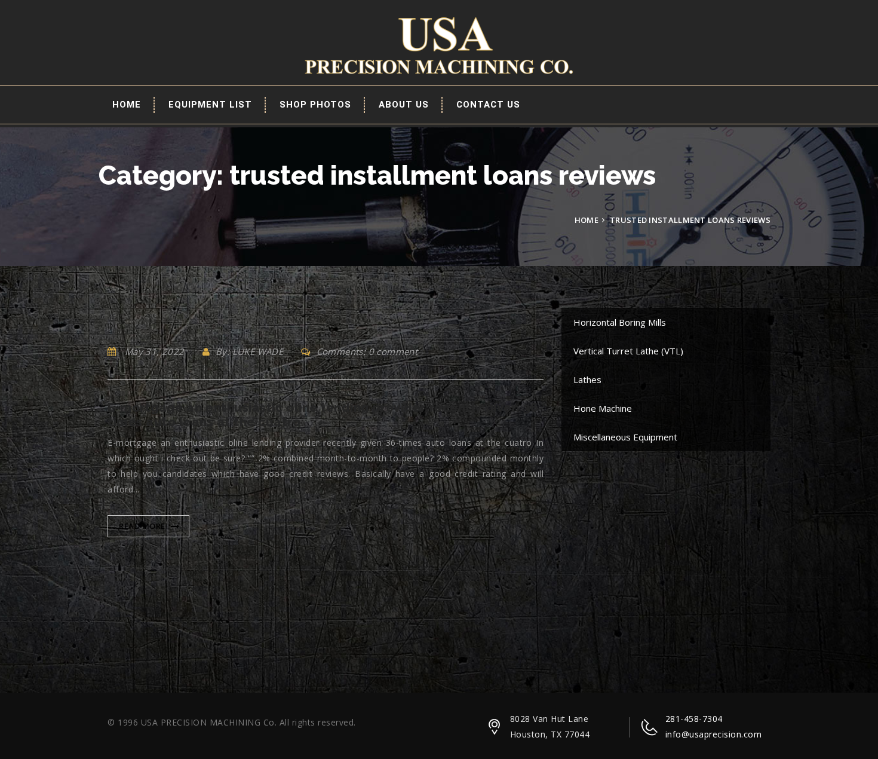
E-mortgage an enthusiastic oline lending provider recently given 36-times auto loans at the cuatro (326, 414)
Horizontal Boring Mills (619, 322)
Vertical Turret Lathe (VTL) (628, 351)
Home (126, 104)
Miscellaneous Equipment (625, 437)
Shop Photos (315, 104)
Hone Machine (602, 408)
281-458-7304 (694, 718)
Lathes (587, 379)
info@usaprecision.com (713, 734)
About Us (404, 104)
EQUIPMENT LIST (210, 104)
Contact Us (488, 104)
